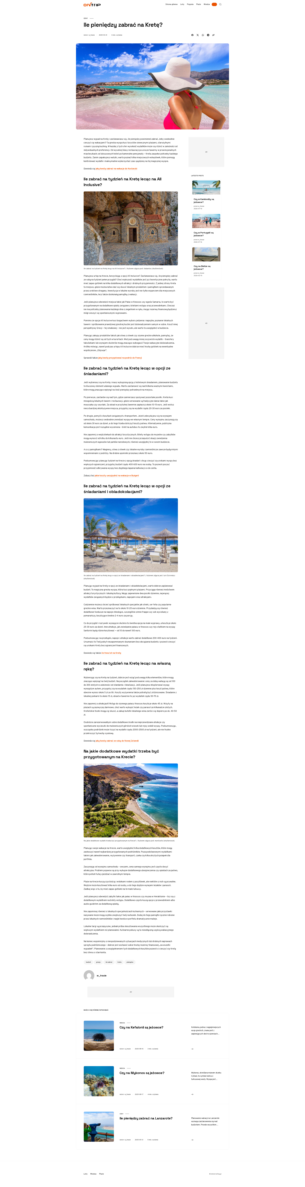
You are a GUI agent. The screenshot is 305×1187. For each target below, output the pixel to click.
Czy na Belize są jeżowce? (202, 267)
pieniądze (130, 962)
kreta (119, 962)
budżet (88, 962)
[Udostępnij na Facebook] (192, 35)
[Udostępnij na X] (197, 35)
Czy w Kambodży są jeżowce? (204, 200)
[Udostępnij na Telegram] (208, 35)
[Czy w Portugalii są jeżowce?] (206, 221)
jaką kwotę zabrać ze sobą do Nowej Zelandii (117, 740)
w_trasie (92, 35)
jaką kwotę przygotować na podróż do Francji (120, 357)
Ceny (86, 18)
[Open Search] (220, 4)
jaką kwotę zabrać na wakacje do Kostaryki (116, 168)
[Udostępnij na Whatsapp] (203, 35)
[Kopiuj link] (213, 35)
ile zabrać (109, 962)
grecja (98, 962)
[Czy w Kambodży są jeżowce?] (206, 187)
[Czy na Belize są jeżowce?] (206, 254)
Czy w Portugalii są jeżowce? (204, 234)
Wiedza (122, 1023)
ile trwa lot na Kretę (111, 653)
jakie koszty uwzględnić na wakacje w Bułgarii (117, 475)
